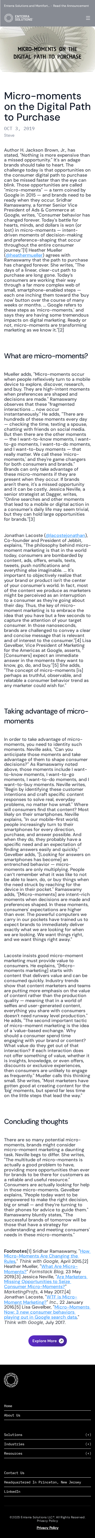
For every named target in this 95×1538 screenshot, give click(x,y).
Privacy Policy (48, 1527)
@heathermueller (24, 255)
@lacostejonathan (65, 535)
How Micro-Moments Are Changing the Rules (47, 1256)
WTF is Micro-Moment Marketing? (40, 1299)
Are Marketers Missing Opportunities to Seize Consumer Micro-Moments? (46, 1282)
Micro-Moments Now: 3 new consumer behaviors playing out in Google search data (47, 1312)
